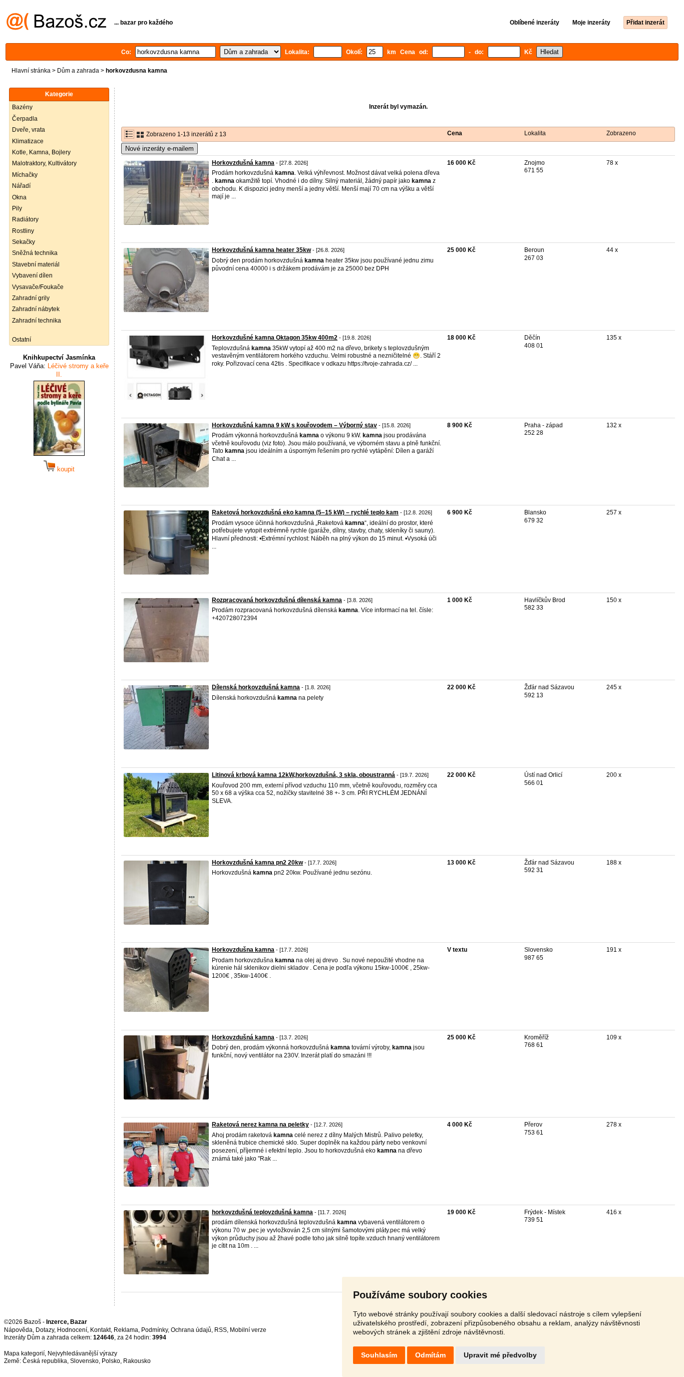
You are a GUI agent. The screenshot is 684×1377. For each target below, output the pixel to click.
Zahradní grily (31, 298)
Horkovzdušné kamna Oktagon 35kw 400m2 (274, 337)
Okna (19, 197)
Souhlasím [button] (379, 1355)
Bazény (22, 107)
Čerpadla (25, 118)
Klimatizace (28, 141)
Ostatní (21, 339)
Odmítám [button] (430, 1355)
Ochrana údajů (191, 1329)
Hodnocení (72, 1329)
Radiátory (25, 219)
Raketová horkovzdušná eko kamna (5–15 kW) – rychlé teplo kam (305, 512)
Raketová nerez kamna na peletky (260, 1124)
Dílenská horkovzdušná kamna (256, 687)
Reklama (126, 1329)
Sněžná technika (35, 252)
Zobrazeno (621, 133)
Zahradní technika (36, 320)
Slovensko (84, 1360)
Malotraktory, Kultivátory (44, 163)
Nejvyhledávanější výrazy (82, 1353)
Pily (17, 208)
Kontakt (100, 1329)
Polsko (111, 1360)
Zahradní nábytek (36, 309)
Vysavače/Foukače (38, 287)
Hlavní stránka (31, 70)
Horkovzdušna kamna (243, 949)
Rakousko (137, 1360)
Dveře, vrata (28, 129)
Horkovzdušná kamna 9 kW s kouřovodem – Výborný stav (294, 425)
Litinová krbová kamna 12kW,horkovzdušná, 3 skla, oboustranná (303, 774)
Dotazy (45, 1329)
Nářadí (21, 185)
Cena (454, 133)
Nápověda (18, 1329)
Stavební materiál (36, 264)
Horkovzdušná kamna (243, 162)
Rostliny (23, 230)
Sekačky (23, 241)
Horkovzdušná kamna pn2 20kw (257, 862)
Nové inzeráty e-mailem (159, 148)
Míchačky (25, 174)
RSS (220, 1329)
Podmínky (154, 1329)
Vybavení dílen (32, 275)
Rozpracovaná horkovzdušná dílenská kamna (277, 600)
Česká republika (45, 1360)
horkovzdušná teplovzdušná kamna (262, 1212)
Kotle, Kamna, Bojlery (41, 152)
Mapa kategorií (24, 1353)
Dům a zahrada (78, 70)
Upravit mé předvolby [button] (500, 1355)
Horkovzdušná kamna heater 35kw (261, 249)
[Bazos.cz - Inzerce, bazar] (56, 28)
